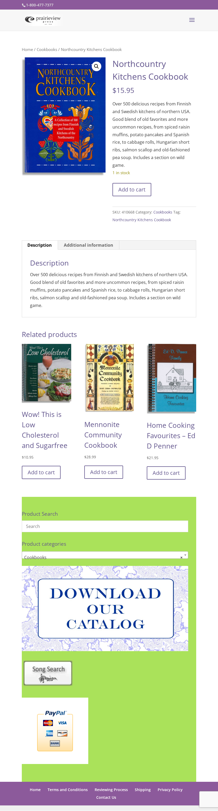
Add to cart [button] (41, 472)
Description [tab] (39, 245)
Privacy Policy (170, 789)
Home (27, 49)
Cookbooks (47, 49)
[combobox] (105, 555)
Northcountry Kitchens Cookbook (141, 219)
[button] (96, 66)
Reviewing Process (111, 789)
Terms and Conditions (68, 789)
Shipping (143, 789)
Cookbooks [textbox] (103, 557)
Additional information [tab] (88, 245)
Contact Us (106, 797)
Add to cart (131, 189)
